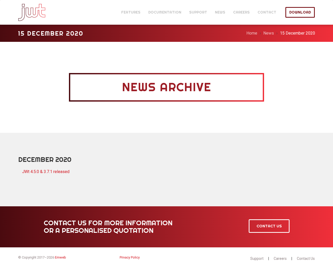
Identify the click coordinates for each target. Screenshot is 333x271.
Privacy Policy (130, 257)
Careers (280, 258)
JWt (32, 12)
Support (257, 258)
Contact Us (269, 225)
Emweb (60, 257)
